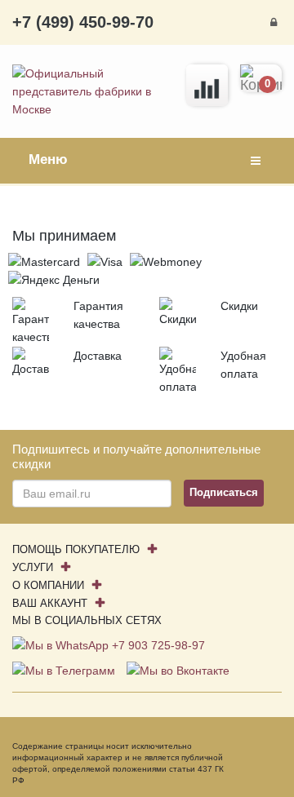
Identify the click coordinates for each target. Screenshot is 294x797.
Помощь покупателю (76, 549)
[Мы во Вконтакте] (178, 669)
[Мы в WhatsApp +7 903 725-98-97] (108, 644)
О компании (48, 585)
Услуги (32, 567)
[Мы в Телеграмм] (65, 669)
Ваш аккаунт (49, 603)
